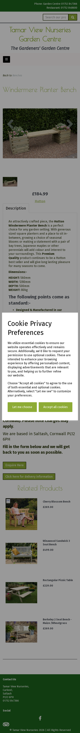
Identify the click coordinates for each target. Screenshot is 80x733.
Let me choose (22, 407)
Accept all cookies (55, 407)
